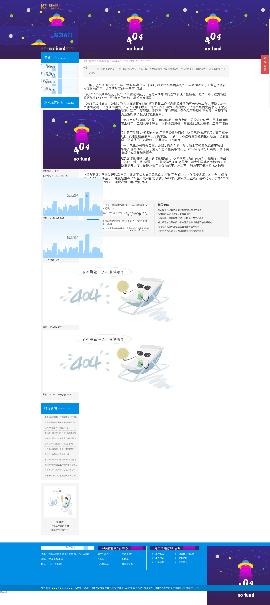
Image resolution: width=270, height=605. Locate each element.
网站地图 (4, 592)
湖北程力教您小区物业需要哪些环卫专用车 (178, 226)
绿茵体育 (46, 48)
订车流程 (159, 562)
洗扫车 (101, 559)
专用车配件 (127, 553)
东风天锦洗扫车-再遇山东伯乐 (57, 428)
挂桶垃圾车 (127, 564)
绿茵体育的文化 (186, 553)
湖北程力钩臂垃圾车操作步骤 (57, 454)
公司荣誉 (183, 562)
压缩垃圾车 (103, 564)
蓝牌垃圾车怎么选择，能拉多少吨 (59, 444)
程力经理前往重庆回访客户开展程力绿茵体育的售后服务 (185, 222)
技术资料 (49, 66)
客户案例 (49, 89)
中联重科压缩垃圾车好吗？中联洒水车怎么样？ (181, 218)
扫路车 (125, 559)
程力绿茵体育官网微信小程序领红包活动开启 (180, 209)
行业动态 (49, 74)
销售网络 (183, 558)
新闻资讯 (58, 48)
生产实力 (159, 553)
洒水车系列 (103, 553)
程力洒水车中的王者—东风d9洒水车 (60, 470)
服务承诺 (159, 558)
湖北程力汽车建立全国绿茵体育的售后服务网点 (181, 231)
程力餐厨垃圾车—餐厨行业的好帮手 (60, 449)
